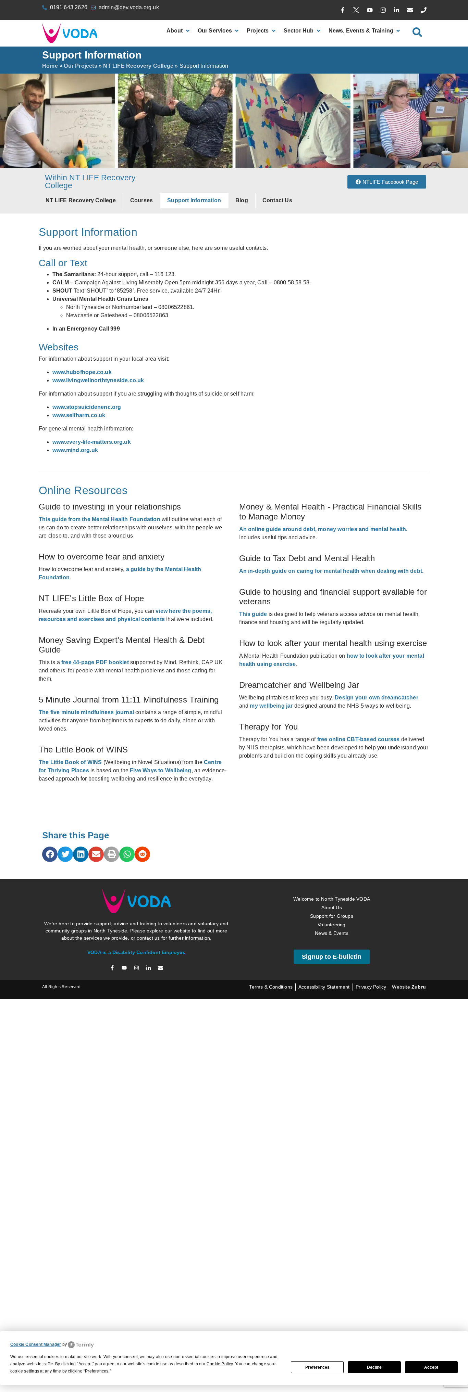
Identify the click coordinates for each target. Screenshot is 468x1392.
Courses (141, 200)
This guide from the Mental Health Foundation (99, 519)
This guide (253, 614)
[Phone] (423, 10)
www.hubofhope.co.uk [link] (82, 372)
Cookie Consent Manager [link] (35, 1344)
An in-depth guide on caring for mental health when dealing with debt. (331, 571)
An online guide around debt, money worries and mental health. (323, 529)
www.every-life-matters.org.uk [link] (91, 442)
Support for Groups (331, 916)
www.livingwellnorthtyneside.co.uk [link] (98, 380)
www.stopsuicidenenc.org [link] (86, 407)
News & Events (331, 933)
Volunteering (331, 924)
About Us (331, 907)
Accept (431, 1367)
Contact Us (277, 200)
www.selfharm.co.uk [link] (79, 415)
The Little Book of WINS (70, 762)
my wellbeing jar (270, 706)
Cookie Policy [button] (220, 1364)
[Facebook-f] (343, 10)
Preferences (317, 1367)
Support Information (194, 200)
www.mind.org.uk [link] (75, 450)
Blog (241, 200)
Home (50, 66)
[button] (50, 854)
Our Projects (80, 66)
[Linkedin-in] (397, 10)
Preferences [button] (96, 1371)
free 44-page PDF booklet (95, 662)
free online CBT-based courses (358, 739)
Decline (374, 1367)
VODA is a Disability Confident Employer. (136, 952)
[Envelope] (410, 10)
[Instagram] (383, 10)
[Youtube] (369, 10)
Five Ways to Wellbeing (160, 770)
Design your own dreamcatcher (376, 697)
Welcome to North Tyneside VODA (331, 899)
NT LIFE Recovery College (138, 66)
